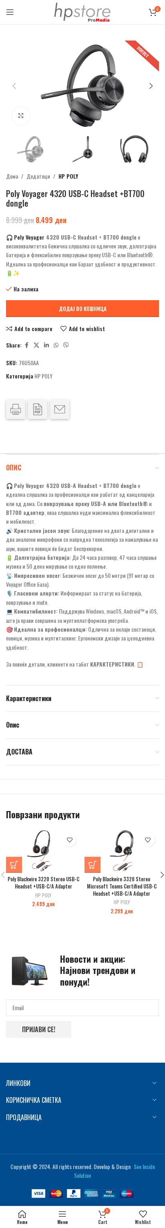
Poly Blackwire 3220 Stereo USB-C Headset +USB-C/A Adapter (43, 882)
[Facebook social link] (26, 345)
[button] (14, 86)
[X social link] (36, 345)
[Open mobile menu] (10, 12)
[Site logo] (82, 11)
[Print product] (15, 409)
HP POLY (68, 176)
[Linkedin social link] (46, 345)
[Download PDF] (37, 409)
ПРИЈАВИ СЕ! (38, 1029)
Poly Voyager (29, 237)
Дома (12, 176)
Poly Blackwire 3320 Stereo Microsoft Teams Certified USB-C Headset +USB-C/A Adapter (122, 886)
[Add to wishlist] (69, 840)
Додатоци (38, 176)
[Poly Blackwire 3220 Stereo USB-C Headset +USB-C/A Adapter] (43, 851)
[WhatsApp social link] (56, 345)
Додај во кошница (83, 309)
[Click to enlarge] (21, 116)
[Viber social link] (66, 345)
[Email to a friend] (59, 409)
